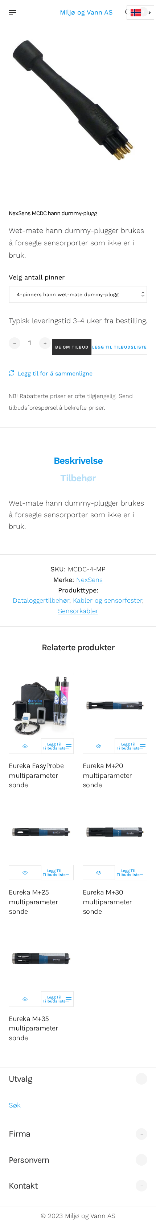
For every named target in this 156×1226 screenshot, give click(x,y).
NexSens (89, 579)
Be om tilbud (72, 347)
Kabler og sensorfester (107, 600)
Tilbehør (78, 478)
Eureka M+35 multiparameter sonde (33, 1028)
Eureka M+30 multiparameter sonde (107, 901)
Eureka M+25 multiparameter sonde (33, 901)
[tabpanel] (78, 103)
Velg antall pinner (37, 277)
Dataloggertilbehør (41, 600)
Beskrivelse (78, 460)
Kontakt (23, 1186)
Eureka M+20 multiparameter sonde (107, 775)
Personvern (29, 1160)
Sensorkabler (78, 611)
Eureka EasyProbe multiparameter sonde (36, 775)
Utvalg (20, 1079)
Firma (19, 1134)
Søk (15, 1105)
